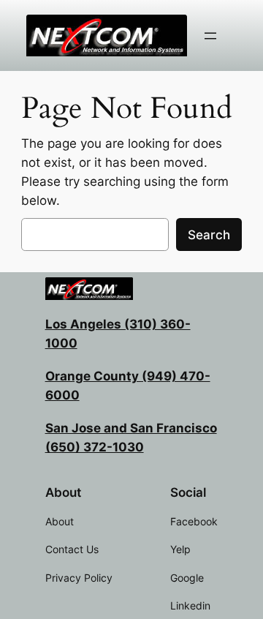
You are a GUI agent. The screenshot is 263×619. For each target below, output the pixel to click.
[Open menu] (210, 36)
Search (209, 235)
